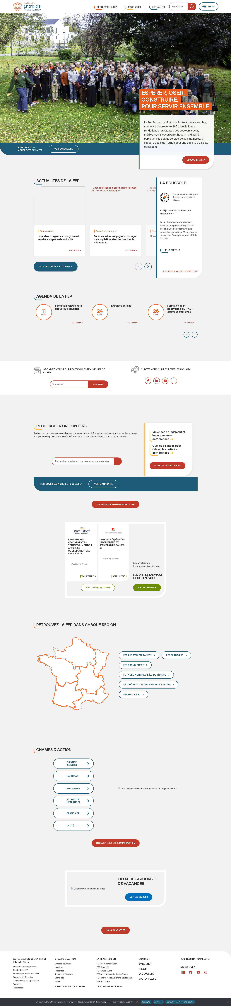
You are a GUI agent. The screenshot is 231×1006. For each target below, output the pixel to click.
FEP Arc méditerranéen (107, 964)
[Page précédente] (138, 266)
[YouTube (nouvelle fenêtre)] (165, 381)
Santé (57, 981)
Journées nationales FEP (195, 959)
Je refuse (158, 1002)
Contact (144, 959)
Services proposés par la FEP (26, 973)
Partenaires (18, 988)
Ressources (134, 7)
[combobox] (182, 6)
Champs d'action (65, 959)
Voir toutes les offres (100, 587)
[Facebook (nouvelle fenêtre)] (148, 381)
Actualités (158, 7)
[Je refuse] (227, 1002)
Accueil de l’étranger (64, 974)
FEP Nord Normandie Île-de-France (112, 974)
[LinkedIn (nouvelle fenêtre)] (156, 381)
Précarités (59, 971)
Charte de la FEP (20, 970)
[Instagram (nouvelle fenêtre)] (174, 381)
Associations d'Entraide (70, 986)
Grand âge (59, 978)
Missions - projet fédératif (24, 966)
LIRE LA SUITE (170, 250)
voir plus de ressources (167, 465)
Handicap (59, 967)
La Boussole (146, 973)
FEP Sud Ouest (103, 981)
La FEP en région (106, 959)
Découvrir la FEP (107, 7)
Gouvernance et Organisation (26, 980)
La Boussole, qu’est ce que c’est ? (180, 271)
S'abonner (145, 964)
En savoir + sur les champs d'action (115, 843)
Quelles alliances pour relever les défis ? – (166, 449)
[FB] (190, 972)
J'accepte (146, 1002)
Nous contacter (115, 930)
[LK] (183, 972)
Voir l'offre (88, 576)
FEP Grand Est (103, 967)
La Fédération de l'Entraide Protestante (29, 960)
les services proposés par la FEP (115, 504)
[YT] (198, 972)
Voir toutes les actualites (55, 266)
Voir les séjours (141, 897)
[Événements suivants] (195, 335)
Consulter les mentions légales (180, 1002)
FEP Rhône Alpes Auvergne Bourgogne (114, 978)
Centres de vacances (109, 986)
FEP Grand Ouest (104, 971)
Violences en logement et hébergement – (168, 435)
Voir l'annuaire (63, 149)
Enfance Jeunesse (63, 964)
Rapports (17, 984)
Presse (142, 969)
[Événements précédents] (186, 335)
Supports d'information (23, 977)
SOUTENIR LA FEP (148, 978)
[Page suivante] (148, 266)
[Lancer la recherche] (192, 6)
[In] (205, 972)
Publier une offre (149, 587)
